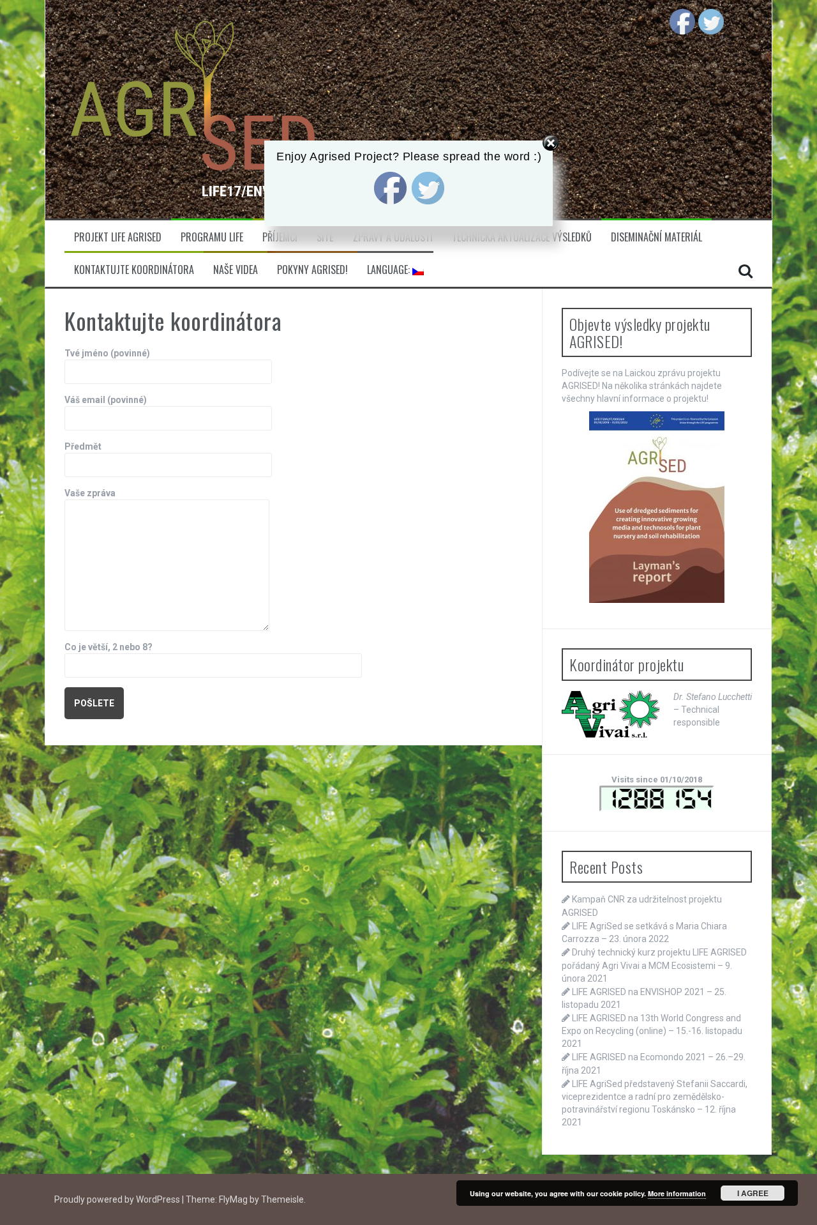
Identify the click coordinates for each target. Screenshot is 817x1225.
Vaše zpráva (90, 493)
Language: (389, 269)
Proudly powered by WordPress (118, 1199)
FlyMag (233, 1199)
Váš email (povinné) (105, 400)
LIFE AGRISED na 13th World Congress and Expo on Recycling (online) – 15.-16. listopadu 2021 (652, 1031)
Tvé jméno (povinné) (107, 353)
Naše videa (235, 269)
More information (677, 1193)
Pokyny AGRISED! (312, 269)
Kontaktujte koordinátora (134, 269)
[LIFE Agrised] (192, 108)
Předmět (82, 446)
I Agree (752, 1193)
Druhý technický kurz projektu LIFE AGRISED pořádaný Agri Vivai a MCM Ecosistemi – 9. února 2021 (654, 965)
